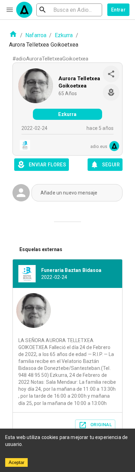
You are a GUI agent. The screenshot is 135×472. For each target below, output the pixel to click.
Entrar (118, 10)
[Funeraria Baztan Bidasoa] (23, 146)
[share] (111, 74)
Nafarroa (35, 35)
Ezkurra (64, 35)
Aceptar (16, 462)
